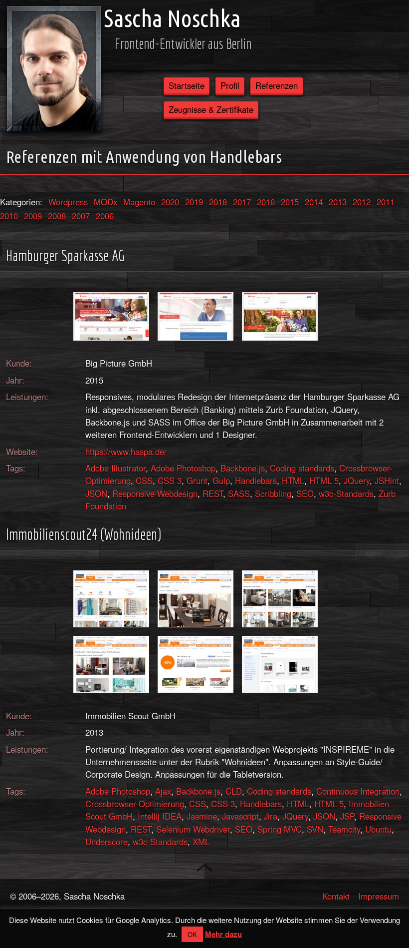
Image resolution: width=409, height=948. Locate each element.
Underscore (106, 842)
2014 (314, 202)
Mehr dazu (223, 934)
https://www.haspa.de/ (126, 452)
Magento (139, 202)
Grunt (197, 480)
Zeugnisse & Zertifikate (211, 109)
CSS (144, 480)
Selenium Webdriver (193, 829)
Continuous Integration (358, 791)
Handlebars (256, 480)
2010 (9, 216)
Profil (229, 85)
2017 (242, 202)
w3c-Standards (346, 493)
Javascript (240, 816)
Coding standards (302, 468)
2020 (170, 202)
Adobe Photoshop (183, 468)
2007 (81, 216)
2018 (218, 202)
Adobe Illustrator (115, 468)
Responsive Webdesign (155, 493)
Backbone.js (242, 468)
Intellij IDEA (160, 816)
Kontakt (336, 896)
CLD (233, 791)
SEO (305, 493)
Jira (270, 816)
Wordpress (68, 202)
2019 (194, 202)
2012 (362, 202)
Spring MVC (279, 829)
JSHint (387, 480)
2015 (290, 202)
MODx (105, 202)
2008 (57, 216)
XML (201, 842)
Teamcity (344, 829)
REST (213, 493)
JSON (96, 493)
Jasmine (202, 816)
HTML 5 (324, 480)
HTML (293, 480)
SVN (315, 829)
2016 (266, 202)
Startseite (186, 85)
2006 (105, 216)
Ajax (163, 791)
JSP (347, 816)
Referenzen (276, 85)
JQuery (357, 480)
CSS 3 (170, 480)
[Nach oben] (204, 868)
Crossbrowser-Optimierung (134, 804)
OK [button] (192, 934)
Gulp (221, 480)
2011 (386, 202)
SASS (239, 493)
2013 (338, 202)
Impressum (378, 896)
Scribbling (273, 493)
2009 (33, 216)
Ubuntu (378, 829)
